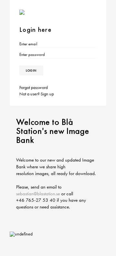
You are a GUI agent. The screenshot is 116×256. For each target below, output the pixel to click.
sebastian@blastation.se (38, 193)
